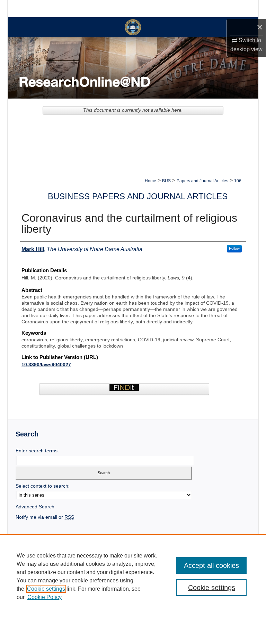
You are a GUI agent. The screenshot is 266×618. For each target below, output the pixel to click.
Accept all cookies (211, 565)
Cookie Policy (44, 597)
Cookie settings (46, 589)
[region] (133, 576)
